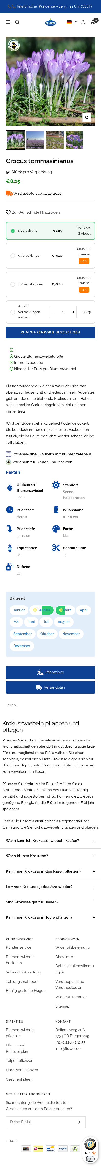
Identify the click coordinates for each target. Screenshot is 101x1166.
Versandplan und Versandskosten (69, 984)
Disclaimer (64, 957)
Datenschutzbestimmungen (74, 969)
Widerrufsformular (71, 997)
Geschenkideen (19, 1079)
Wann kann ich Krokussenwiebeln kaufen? (42, 840)
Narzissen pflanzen (22, 1070)
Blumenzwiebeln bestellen (20, 960)
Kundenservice (18, 947)
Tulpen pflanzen (19, 1060)
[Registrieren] (74, 1122)
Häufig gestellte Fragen (26, 990)
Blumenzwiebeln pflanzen (20, 1033)
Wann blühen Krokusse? (27, 856)
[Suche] (17, 22)
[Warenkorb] (92, 22)
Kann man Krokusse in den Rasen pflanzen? (43, 871)
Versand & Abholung (23, 972)
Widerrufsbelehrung (72, 947)
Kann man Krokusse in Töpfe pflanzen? (39, 917)
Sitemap (62, 1006)
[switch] (90, 1159)
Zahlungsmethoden (22, 981)
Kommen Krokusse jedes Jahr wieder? (39, 887)
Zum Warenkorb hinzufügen (50, 332)
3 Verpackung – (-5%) (34, 700)
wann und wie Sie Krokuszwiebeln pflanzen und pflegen (50, 827)
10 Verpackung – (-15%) (58, 707)
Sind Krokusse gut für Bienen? (32, 902)
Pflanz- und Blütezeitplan (17, 1048)
